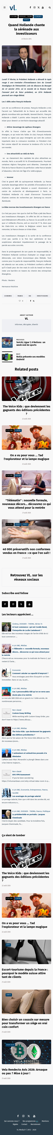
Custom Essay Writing (21, 713)
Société (15, 793)
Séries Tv (38, 624)
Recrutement (35, 1124)
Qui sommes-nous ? (11, 1121)
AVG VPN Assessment (21, 775)
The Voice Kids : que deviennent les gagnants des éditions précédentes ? (26, 410)
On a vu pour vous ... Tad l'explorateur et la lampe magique (24, 925)
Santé (25, 524)
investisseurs (42, 296)
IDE (30, 296)
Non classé (16, 710)
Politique (46, 811)
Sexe (8, 945)
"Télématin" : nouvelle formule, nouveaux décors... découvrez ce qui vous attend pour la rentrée (26, 504)
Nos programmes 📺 (30, 1121)
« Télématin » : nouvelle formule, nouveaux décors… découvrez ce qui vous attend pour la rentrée (25, 652)
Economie (38, 16)
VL (26, 318)
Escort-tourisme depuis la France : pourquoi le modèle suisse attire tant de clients (25, 973)
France (26, 20)
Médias (18, 381)
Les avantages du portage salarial (26, 796)
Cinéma (18, 430)
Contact (24, 1124)
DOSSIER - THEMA (25, 16)
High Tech (10, 1045)
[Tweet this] (33, 301)
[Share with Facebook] (30, 301)
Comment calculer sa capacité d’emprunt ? (30, 673)
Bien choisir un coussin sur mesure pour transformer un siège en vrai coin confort (25, 1023)
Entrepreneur (35, 790)
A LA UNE (14, 16)
